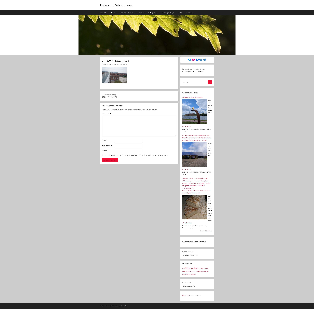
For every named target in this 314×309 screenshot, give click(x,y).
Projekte (185, 274)
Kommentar (106, 114)
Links (180, 13)
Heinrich (124, 64)
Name (104, 140)
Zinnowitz (194, 274)
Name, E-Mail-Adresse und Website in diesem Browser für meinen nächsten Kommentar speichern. (136, 155)
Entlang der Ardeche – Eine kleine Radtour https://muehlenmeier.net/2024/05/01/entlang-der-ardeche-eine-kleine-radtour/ (196, 138)
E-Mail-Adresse (107, 145)
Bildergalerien (152, 13)
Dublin (206, 268)
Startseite (103, 13)
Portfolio (141, 13)
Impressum (189, 13)
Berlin (183, 268)
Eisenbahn (190, 271)
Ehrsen (184, 271)
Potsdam (205, 271)
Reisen (113, 13)
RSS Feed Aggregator (208, 230)
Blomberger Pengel (168, 13)
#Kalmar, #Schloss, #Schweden (192, 97)
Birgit (202, 268)
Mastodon (185, 296)
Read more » (186, 126)
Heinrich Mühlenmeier (116, 5)
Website (105, 150)
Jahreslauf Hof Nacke (127, 13)
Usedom (190, 274)
